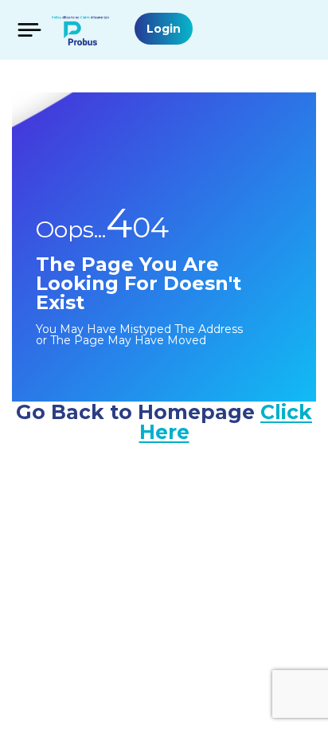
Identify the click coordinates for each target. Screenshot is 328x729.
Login (163, 29)
